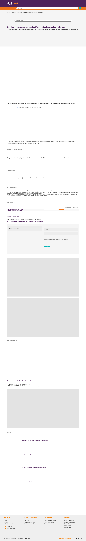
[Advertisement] (43, 497)
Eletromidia (66, 523)
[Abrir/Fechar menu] (78, 3)
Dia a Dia (14, 12)
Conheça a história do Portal (50, 520)
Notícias (9, 12)
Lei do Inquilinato (10, 529)
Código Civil (9, 526)
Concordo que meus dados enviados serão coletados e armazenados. (56, 239)
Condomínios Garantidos (69, 522)
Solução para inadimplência (30, 523)
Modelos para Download (29, 522)
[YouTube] (81, 538)
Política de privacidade (49, 522)
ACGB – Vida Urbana (69, 520)
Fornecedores (27, 520)
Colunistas (6, 522)
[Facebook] (15, 3)
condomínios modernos (32, 159)
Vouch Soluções (67, 527)
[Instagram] (17, 3)
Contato (46, 523)
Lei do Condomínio (11, 528)
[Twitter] (79, 538)
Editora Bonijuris (67, 525)
